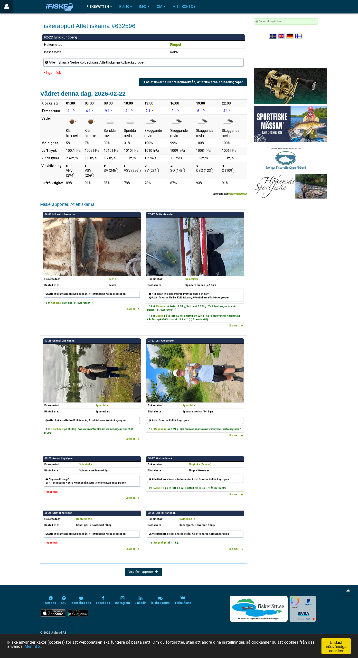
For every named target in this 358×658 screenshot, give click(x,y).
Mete (112, 279)
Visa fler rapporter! (141, 571)
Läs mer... (132, 309)
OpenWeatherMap (237, 193)
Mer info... (34, 646)
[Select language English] (281, 36)
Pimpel (175, 45)
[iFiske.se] (59, 6)
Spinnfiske (191, 279)
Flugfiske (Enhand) (200, 464)
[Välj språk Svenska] (273, 36)
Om (159, 7)
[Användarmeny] (6, 6)
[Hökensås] (290, 186)
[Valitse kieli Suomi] (298, 36)
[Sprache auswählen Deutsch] (290, 36)
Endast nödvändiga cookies (336, 646)
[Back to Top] (348, 590)
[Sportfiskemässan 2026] (290, 124)
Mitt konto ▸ (184, 7)
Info (142, 7)
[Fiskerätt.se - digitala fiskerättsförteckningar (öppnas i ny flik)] (259, 609)
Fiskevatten (97, 7)
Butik (124, 7)
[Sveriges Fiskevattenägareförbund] (285, 158)
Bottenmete (84, 519)
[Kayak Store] (290, 86)
